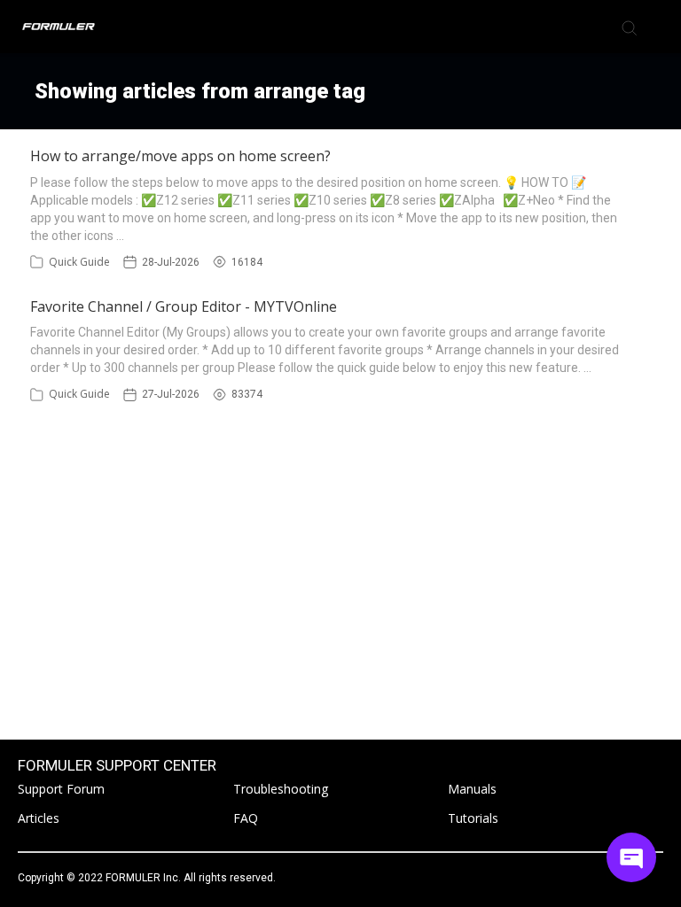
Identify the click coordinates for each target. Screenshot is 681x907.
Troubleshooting (280, 788)
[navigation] (658, 26)
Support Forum (61, 788)
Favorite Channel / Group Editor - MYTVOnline (183, 306)
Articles (38, 818)
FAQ (245, 818)
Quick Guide (79, 261)
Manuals (472, 788)
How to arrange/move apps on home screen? (180, 156)
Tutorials (473, 818)
